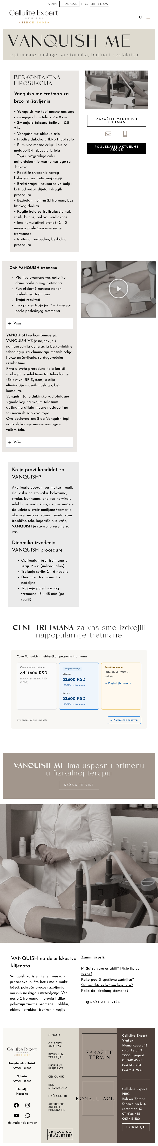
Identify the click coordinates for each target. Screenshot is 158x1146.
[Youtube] (16, 1115)
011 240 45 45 (132, 1060)
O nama (54, 1035)
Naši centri (57, 1096)
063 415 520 (131, 1119)
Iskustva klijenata (56, 1067)
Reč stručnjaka (57, 1086)
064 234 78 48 (132, 1070)
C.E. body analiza (55, 1045)
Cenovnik (56, 1076)
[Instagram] (28, 1105)
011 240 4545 (69, 4)
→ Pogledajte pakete (118, 683)
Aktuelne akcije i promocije (56, 1107)
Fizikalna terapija (56, 1056)
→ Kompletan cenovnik (124, 720)
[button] (118, 289)
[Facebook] (16, 1105)
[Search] (140, 17)
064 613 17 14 (131, 1065)
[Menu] (148, 17)
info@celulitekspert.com (22, 1122)
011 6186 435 (99, 4)
